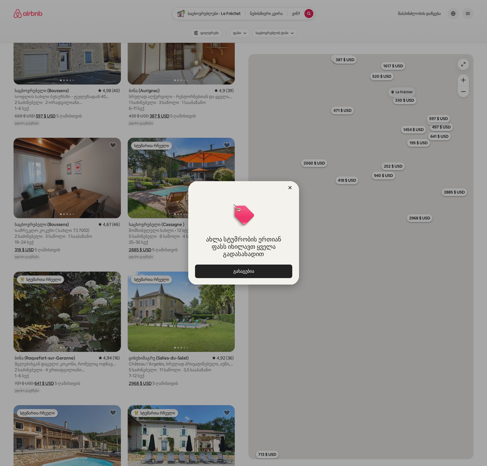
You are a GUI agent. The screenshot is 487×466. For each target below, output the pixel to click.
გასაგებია (243, 271)
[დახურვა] (290, 187)
